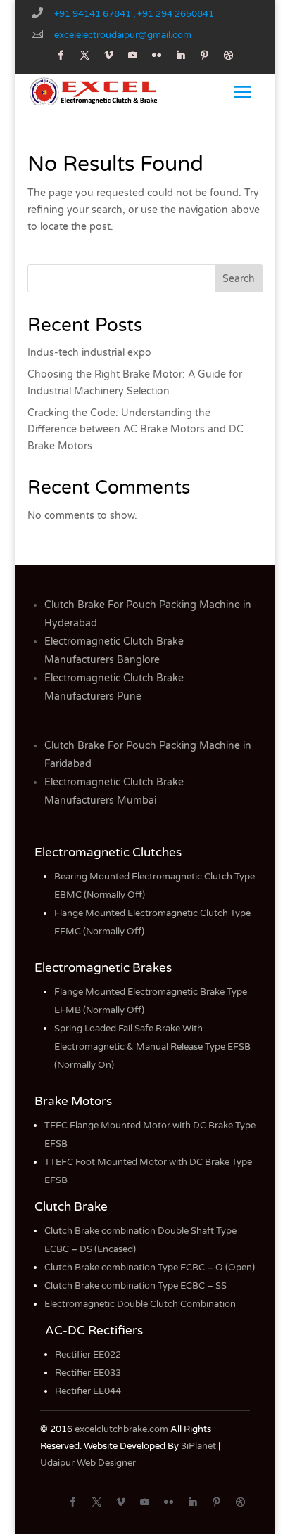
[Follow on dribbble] (229, 55)
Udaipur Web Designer (88, 1463)
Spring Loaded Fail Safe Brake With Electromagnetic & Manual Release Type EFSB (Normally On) (152, 1047)
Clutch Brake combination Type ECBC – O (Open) (149, 1267)
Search (238, 279)
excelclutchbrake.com (121, 1429)
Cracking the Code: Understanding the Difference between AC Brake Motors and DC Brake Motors (135, 430)
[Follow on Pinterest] (205, 55)
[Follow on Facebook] (61, 55)
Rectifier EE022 (88, 1354)
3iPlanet (198, 1446)
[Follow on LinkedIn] (181, 55)
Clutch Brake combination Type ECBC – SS (135, 1285)
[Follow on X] (85, 55)
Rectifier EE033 (88, 1373)
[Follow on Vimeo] (109, 55)
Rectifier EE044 (88, 1391)
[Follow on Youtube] (133, 55)
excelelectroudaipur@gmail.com (122, 35)
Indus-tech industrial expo (89, 353)
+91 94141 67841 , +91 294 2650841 (134, 14)
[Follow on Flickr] (157, 55)
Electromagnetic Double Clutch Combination (140, 1304)
